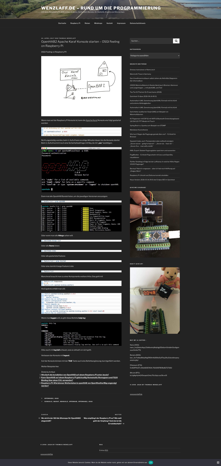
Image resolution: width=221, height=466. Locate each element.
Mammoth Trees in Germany (140, 74)
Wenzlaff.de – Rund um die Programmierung (101, 8)
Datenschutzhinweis (137, 23)
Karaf (56, 401)
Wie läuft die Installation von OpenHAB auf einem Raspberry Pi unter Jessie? (75, 375)
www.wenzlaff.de (136, 394)
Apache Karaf (91, 120)
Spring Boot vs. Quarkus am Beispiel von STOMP (148, 125)
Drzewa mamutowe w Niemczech (142, 70)
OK (151, 462)
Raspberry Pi (75, 23)
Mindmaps (98, 23)
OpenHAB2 (49, 398)
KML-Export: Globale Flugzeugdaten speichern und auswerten (152, 150)
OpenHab (73, 401)
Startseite (62, 23)
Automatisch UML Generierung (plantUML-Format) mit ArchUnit (153, 107)
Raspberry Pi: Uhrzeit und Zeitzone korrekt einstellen (149, 175)
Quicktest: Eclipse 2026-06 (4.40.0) (143, 96)
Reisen (87, 23)
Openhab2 (83, 401)
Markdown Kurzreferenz (139, 130)
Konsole (64, 401)
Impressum (121, 23)
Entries (103, 450)
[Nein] (218, 462)
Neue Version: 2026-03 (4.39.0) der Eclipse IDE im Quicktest (152, 180)
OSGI (57, 398)
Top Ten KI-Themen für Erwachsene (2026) (146, 92)
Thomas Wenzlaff (67, 38)
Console (48, 401)
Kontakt (110, 23)
